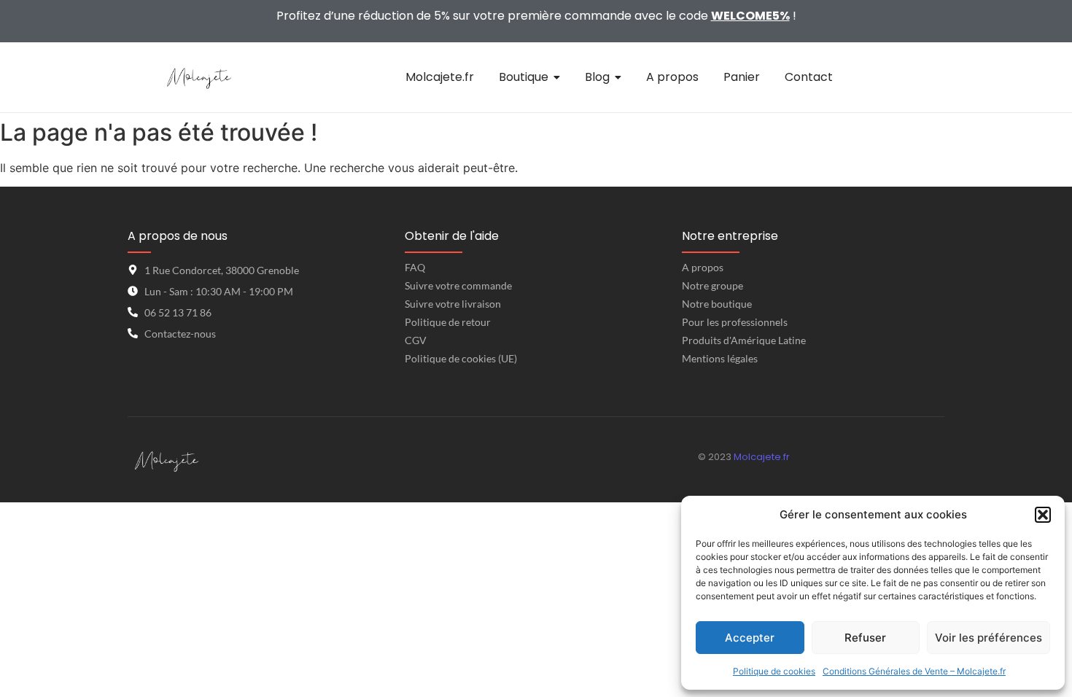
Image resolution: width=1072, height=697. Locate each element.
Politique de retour (448, 322)
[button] (1043, 514)
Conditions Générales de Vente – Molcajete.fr (914, 671)
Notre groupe (712, 285)
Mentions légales (720, 358)
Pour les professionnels (735, 322)
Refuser (865, 638)
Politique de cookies (774, 671)
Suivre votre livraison (453, 303)
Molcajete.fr (762, 457)
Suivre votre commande (458, 285)
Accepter (749, 638)
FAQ (415, 267)
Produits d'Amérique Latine (744, 340)
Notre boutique (717, 303)
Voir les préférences (988, 638)
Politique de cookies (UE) (461, 358)
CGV (416, 340)
